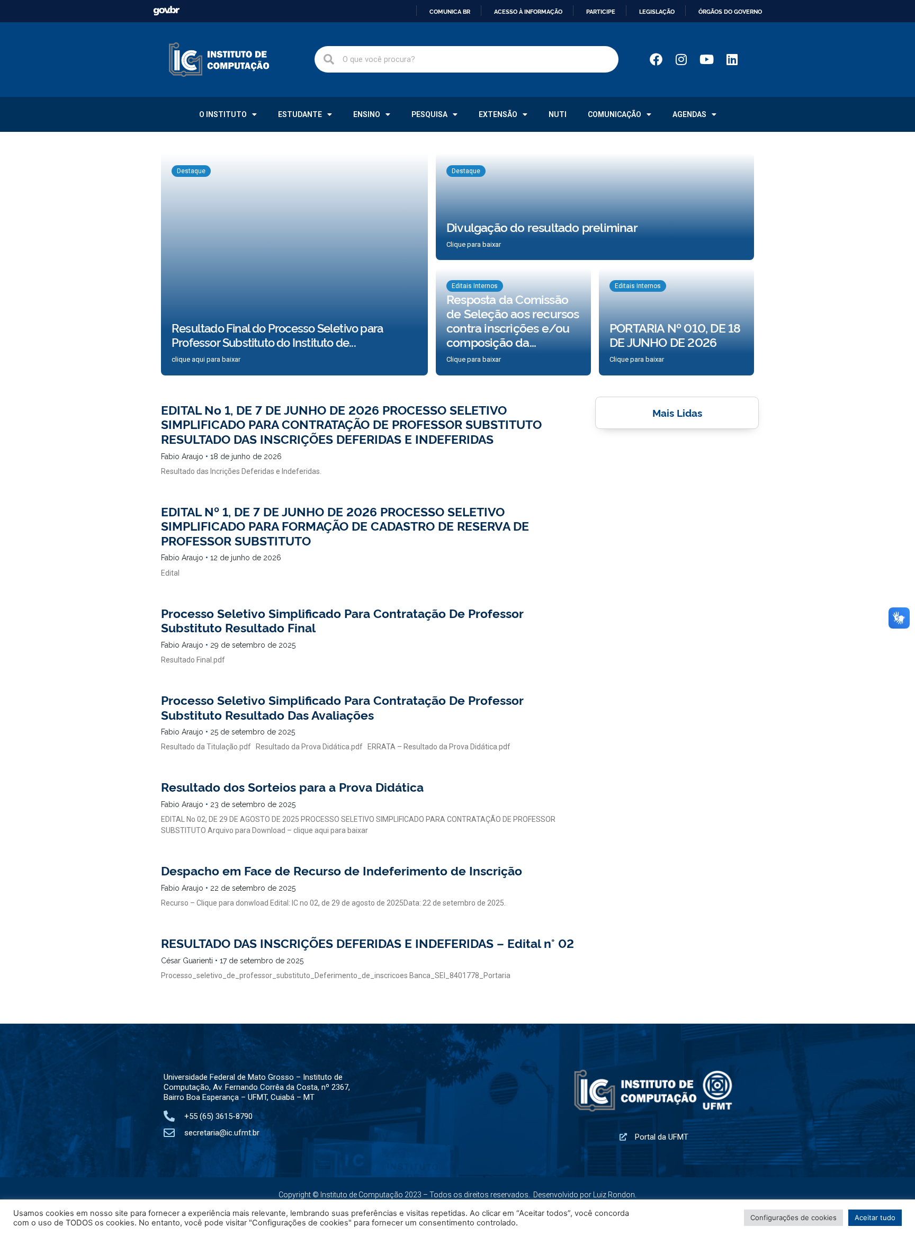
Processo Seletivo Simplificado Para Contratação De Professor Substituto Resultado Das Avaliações (342, 707)
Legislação (657, 11)
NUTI (558, 114)
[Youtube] (707, 59)
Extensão (498, 114)
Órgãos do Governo (730, 11)
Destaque (191, 171)
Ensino (366, 114)
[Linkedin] (732, 59)
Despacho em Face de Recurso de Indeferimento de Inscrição (341, 870)
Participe (600, 11)
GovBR (166, 11)
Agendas (689, 114)
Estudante (300, 114)
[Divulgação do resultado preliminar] (595, 207)
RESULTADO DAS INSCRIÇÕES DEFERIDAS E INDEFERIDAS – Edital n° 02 (367, 942)
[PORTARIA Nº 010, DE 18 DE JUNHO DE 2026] (676, 321)
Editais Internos (475, 286)
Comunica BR (449, 11)
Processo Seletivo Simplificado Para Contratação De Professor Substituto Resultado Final (342, 620)
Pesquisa (429, 114)
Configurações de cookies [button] (793, 1217)
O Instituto (223, 114)
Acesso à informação (528, 11)
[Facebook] (656, 59)
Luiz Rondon (614, 1194)
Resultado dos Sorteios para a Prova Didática (292, 786)
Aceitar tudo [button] (875, 1217)
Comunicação (614, 114)
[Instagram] (681, 59)
